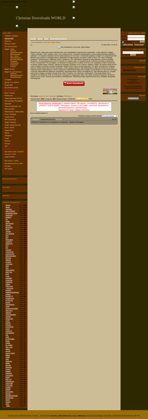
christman (9, 280)
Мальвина (9, 239)
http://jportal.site (129, 70)
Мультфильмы (15, 58)
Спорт (7, 138)
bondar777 (9, 296)
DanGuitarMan (11, 314)
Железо (7, 141)
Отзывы (8, 166)
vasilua (8, 294)
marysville (9, 383)
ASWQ (8, 389)
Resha (8, 205)
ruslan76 (9, 242)
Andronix (9, 361)
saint (7, 337)
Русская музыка (11, 46)
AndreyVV (9, 244)
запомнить (128, 42)
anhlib (8, 221)
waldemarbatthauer (12, 292)
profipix (8, 387)
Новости (8, 41)
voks (7, 404)
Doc (7, 235)
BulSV (8, 377)
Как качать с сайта (11, 161)
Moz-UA (8, 379)
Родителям (9, 85)
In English (8, 79)
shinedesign (10, 381)
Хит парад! (8, 169)
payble (8, 351)
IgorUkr (8, 365)
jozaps (8, 302)
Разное (13, 66)
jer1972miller (10, 339)
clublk (8, 357)
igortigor (8, 290)
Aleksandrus (10, 270)
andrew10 (9, 215)
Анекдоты (8, 135)
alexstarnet (9, 223)
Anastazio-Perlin (11, 213)
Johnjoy (8, 231)
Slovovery (9, 310)
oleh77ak (9, 272)
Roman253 (9, 398)
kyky (7, 274)
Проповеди (14, 63)
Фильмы (13, 51)
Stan (7, 359)
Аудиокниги (9, 130)
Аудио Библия (10, 157)
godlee (8, 343)
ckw (7, 268)
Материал (59, 119)
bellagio (8, 260)
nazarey (8, 250)
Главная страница (7, 7)
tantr (7, 266)
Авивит (8, 371)
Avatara (8, 262)
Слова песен (9, 117)
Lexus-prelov (10, 353)
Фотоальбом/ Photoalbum (14, 101)
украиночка (10, 298)
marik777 (9, 331)
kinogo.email (9, 38)
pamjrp (8, 323)
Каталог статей (10, 154)
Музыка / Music (10, 44)
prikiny (8, 284)
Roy (7, 237)
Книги (46, 39)
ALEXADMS (10, 333)
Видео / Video (9, 49)
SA (7, 219)
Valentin (8, 312)
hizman (8, 394)
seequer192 (10, 254)
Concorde (9, 385)
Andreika (9, 367)
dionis (8, 207)
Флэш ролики (9, 109)
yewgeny (9, 373)
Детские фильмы (16, 59)
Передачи (14, 65)
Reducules (9, 319)
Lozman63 (9, 375)
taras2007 (9, 227)
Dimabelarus (10, 304)
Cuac (7, 276)
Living (8, 329)
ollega (8, 349)
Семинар (13, 61)
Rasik (8, 400)
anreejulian (9, 392)
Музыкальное (15, 54)
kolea (7, 306)
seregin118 (9, 327)
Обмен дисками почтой (13, 98)
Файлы (40, 39)
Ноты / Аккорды (10, 114)
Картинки (8, 104)
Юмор (7, 133)
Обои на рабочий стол (13, 106)
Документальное (16, 52)
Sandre (8, 317)
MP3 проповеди (10, 119)
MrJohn (8, 258)
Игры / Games (10, 93)
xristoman (9, 264)
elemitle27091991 (12, 396)
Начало (33, 39)
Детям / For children (12, 82)
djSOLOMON (10, 211)
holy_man (9, 347)
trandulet (9, 278)
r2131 (8, 321)
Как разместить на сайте (14, 163)
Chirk (8, 406)
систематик (10, 233)
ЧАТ (6, 146)
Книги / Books (9, 127)
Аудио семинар (10, 122)
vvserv (8, 369)
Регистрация (139, 44)
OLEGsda (9, 300)
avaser (8, 402)
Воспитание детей (11, 87)
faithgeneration (11, 256)
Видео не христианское (13, 72)
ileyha (8, 229)
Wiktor (8, 355)
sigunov (8, 325)
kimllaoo (8, 217)
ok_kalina (9, 345)
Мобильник (9, 95)
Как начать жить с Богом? (14, 151)
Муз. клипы (14, 56)
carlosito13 (9, 252)
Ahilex (8, 363)
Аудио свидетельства (13, 125)
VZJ (7, 246)
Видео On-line (10, 69)
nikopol (8, 225)
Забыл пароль (128, 44)
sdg (7, 335)
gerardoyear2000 (12, 308)
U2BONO (9, 282)
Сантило (9, 209)
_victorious (9, 288)
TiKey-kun (9, 286)
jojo (7, 248)
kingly (8, 341)
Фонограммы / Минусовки (14, 111)
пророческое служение (58, 39)
